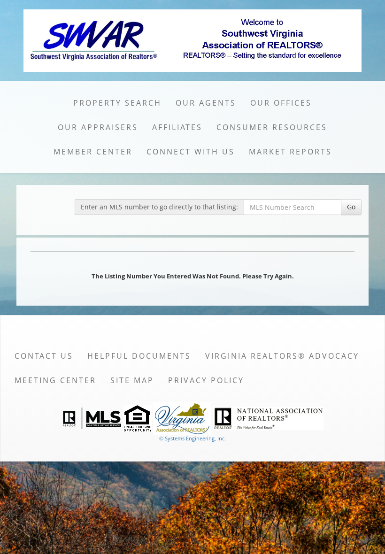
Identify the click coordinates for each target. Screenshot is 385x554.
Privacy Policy (206, 380)
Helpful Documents (139, 356)
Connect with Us (190, 151)
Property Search (117, 103)
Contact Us (44, 356)
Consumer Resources (271, 127)
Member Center (93, 151)
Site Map (132, 380)
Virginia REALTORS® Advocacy (282, 356)
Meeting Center (55, 380)
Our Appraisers (98, 127)
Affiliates (177, 127)
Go (351, 206)
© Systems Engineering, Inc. (192, 438)
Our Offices (281, 103)
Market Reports (290, 151)
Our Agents (206, 103)
